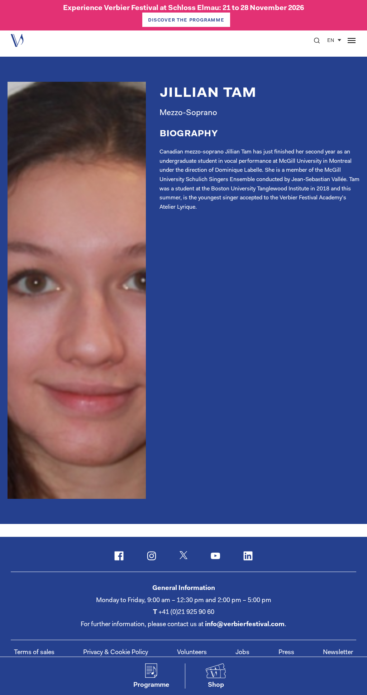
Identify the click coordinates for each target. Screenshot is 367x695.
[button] (316, 40)
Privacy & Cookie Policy (115, 652)
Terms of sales (34, 652)
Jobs (242, 652)
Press (286, 652)
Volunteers (192, 652)
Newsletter (338, 652)
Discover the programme (186, 20)
